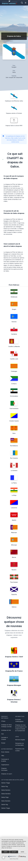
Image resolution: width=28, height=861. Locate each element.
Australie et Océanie (4, 738)
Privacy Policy (15, 858)
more (22, 852)
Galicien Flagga (5, 808)
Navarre (14, 569)
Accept (14, 852)
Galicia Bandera (5, 790)
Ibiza (14, 433)
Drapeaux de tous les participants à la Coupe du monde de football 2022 (20, 727)
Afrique (3, 721)
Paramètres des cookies (19, 749)
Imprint (11, 858)
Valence (14, 607)
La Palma (14, 483)
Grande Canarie (14, 421)
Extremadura (14, 396)
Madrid (14, 520)
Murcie (14, 557)
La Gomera (14, 470)
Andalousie (14, 297)
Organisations (5, 764)
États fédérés (5, 752)
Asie (2, 734)
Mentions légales (20, 739)
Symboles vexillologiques (19, 720)
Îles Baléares (14, 445)
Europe (3, 743)
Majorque (14, 532)
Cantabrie (14, 334)
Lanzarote (14, 507)
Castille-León (14, 359)
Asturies (14, 321)
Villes (2, 755)
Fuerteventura (14, 408)
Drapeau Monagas (14, 685)
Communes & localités (5, 760)
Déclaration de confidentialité (19, 744)
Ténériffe (14, 594)
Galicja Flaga (4, 797)
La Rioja (14, 495)
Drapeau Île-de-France (14, 671)
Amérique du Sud (6, 730)
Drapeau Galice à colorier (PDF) (14, 125)
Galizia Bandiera (5, 793)
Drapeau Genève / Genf (14, 657)
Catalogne (14, 371)
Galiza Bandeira (5, 801)
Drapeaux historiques (4, 769)
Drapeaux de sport (6, 774)
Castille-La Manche (14, 346)
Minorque (14, 545)
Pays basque (14, 582)
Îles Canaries (14, 458)
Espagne (14, 67)
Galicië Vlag (4, 804)
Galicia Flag (4, 786)
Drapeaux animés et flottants (14, 113)
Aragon (14, 309)
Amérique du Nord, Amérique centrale (6, 725)
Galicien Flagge (5, 783)
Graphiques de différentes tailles (14, 101)
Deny (5, 852)
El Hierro (14, 383)
